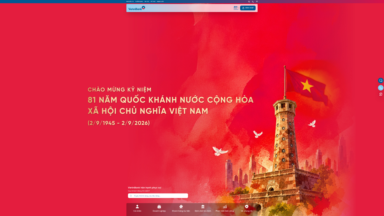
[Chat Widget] (381, 80)
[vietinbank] (136, 8)
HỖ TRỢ (153, 1)
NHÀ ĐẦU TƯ (130, 1)
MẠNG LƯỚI (160, 1)
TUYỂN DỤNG (139, 1)
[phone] (253, 1)
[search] (130, 195)
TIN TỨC (146, 1)
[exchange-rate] (381, 94)
